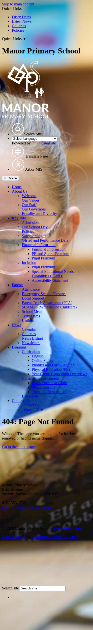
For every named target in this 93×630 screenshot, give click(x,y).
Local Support (33, 298)
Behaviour (30, 396)
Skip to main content (18, 4)
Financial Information (39, 245)
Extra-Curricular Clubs (49, 383)
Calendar (29, 329)
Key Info (19, 218)
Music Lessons (43, 387)
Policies (18, 30)
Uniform (28, 320)
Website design (14, 537)
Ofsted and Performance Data (45, 240)
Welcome (29, 196)
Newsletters (31, 343)
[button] (18, 129)
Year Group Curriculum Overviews (59, 374)
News (16, 325)
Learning (19, 347)
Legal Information (68, 528)
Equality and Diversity (39, 213)
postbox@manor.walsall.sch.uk (26, 507)
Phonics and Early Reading (53, 365)
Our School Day (35, 227)
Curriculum (31, 352)
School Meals (32, 311)
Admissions (31, 222)
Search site (10, 588)
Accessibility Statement (50, 280)
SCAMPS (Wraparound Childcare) (49, 307)
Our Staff (29, 205)
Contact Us (21, 400)
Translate (49, 143)
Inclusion (29, 262)
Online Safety (42, 360)
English (38, 356)
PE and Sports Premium (50, 254)
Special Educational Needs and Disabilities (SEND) (56, 273)
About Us (19, 191)
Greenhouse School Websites (54, 537)
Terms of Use (32, 409)
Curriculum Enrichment (40, 378)
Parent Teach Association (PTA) (47, 303)
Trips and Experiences (49, 392)
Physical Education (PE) (51, 369)
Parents (17, 285)
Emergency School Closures (44, 294)
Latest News (21, 21)
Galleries (19, 26)
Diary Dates (21, 17)
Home (17, 187)
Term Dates (31, 316)
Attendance (31, 289)
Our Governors (34, 209)
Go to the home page (18, 446)
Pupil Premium (43, 258)
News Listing (32, 338)
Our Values (30, 200)
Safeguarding (32, 236)
